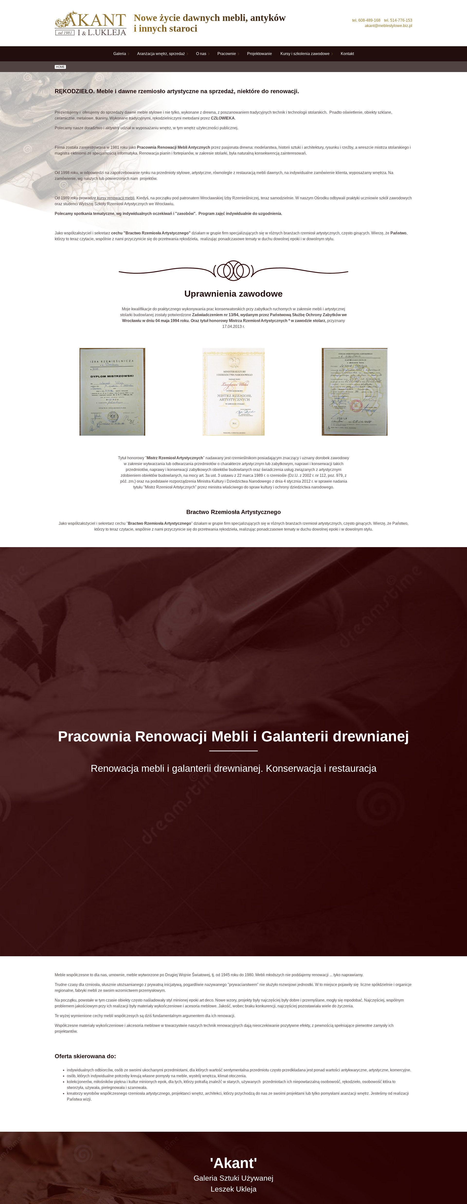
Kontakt (347, 54)
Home (60, 67)
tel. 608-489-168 (366, 20)
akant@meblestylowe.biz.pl (388, 26)
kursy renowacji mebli (115, 198)
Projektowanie (259, 54)
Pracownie (226, 54)
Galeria (119, 54)
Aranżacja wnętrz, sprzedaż (161, 54)
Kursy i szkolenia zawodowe (305, 54)
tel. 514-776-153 (398, 20)
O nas (201, 54)
